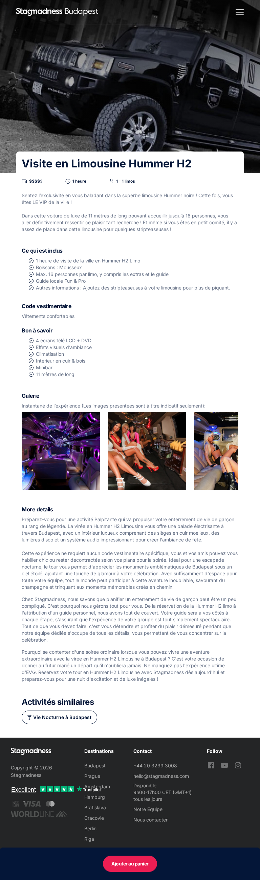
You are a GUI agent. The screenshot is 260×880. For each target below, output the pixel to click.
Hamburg (94, 797)
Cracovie (94, 818)
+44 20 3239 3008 (155, 765)
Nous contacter (150, 820)
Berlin (90, 828)
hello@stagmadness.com (161, 776)
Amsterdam (97, 786)
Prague (92, 776)
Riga (89, 839)
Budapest (95, 765)
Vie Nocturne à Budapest (62, 717)
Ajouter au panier (130, 863)
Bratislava (95, 807)
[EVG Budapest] (39, 12)
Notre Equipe (147, 809)
